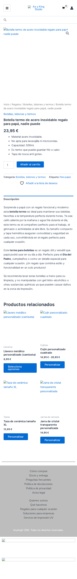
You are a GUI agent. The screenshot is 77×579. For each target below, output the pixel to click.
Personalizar (52, 364)
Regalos (16, 104)
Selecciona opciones (15, 368)
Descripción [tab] (11, 199)
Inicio (6, 104)
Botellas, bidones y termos (38, 104)
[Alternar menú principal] (7, 7)
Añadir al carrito (30, 164)
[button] (5, 20)
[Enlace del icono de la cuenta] (71, 8)
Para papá (65, 177)
